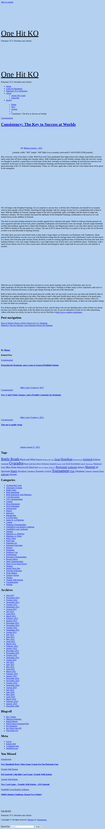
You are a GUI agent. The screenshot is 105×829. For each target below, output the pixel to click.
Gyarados (16, 463)
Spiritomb (5, 471)
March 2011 (11, 671)
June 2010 (10, 692)
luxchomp (75, 463)
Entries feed (11, 744)
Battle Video (11, 490)
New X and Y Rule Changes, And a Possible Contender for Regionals (31, 395)
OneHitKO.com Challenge (17, 529)
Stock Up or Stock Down (16, 564)
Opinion (9, 531)
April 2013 (10, 614)
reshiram (72, 467)
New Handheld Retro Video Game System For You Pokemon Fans (29, 764)
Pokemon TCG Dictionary (17, 91)
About (8, 93)
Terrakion (22, 471)
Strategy (9, 566)
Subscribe (15, 98)
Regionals (61, 467)
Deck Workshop (12, 506)
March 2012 (11, 644)
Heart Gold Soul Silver (32, 464)
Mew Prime (11, 467)
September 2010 (12, 685)
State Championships (14, 561)
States (13, 471)
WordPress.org (12, 748)
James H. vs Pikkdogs (15, 520)
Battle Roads (10, 459)
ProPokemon (11, 554)
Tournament (60, 471)
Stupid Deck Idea (13, 568)
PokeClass (33, 467)
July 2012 (10, 634)
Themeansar (41, 820)
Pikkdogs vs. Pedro (14, 536)
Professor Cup (12, 552)
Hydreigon (45, 464)
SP (97, 467)
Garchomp (5, 464)
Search (9, 100)
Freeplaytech (11, 508)
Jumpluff (53, 464)
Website (9, 584)
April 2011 (10, 669)
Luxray (83, 464)
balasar (23, 447)
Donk (57, 459)
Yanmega (88, 471)
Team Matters (11, 573)
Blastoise (39, 460)
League (9, 522)
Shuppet (90, 467)
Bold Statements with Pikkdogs (19, 495)
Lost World (66, 464)
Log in (9, 741)
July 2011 (10, 662)
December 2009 (12, 706)
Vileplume (80, 471)
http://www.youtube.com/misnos (69, 312)
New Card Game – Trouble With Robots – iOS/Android (25, 784)
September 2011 (12, 658)
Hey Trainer (11, 717)
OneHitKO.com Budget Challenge (20, 527)
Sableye (81, 467)
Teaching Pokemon (14, 571)
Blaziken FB (46, 459)
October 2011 (11, 655)
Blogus (31, 820)
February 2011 (12, 674)
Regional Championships (16, 557)
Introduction (11, 515)
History (9, 511)
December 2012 (12, 623)
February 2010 (12, 701)
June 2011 (10, 664)
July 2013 (10, 611)
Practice (9, 548)
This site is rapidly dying (11, 425)
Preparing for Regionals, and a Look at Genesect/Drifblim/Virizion (30, 365)
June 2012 (10, 637)
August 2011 (11, 660)
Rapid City (52, 467)
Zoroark (13, 474)
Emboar (96, 459)
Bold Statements (12, 492)
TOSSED (47, 471)
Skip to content (7, 2)
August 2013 (11, 609)
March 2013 (11, 616)
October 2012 (11, 628)
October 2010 (11, 683)
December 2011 (12, 651)
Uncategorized (7, 118)
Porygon (41, 467)
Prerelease (10, 550)
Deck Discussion (13, 504)
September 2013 (12, 607)
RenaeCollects (12, 559)
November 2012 (12, 625)
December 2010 (12, 678)
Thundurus (31, 471)
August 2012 (11, 632)
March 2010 (11, 699)
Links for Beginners (14, 89)
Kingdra (59, 464)
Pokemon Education (14, 545)
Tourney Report (12, 575)
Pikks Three (11, 538)
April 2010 (10, 697)
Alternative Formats (14, 488)
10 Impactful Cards (14, 485)
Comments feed (12, 746)
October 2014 (11, 600)
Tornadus (39, 471)
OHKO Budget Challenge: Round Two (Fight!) (21, 794)
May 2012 (10, 639)
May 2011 (10, 667)
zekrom (5, 474)
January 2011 (11, 676)
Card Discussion (12, 497)
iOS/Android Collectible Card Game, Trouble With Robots (26, 774)
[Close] (2, 824)
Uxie (72, 471)
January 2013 (11, 621)
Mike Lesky (25, 388)
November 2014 (12, 598)
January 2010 (11, 704)
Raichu (46, 467)
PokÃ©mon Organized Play (17, 724)
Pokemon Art (11, 543)
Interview (10, 513)
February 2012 (12, 646)
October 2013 (11, 605)
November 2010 (12, 681)
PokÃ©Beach (12, 721)
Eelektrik (88, 459)
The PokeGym (12, 731)
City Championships (14, 499)
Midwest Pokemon (13, 719)
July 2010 (10, 690)
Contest (9, 501)
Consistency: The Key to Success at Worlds (38, 124)
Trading (9, 578)
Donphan (67, 459)
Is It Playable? (12, 518)
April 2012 (10, 641)
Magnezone (89, 464)
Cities (52, 459)
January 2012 (11, 648)
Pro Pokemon (11, 726)
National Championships (16, 525)
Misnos (27, 148)
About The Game (18, 95)
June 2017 (10, 595)
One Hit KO (20, 33)
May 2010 (10, 694)
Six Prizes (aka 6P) (14, 728)
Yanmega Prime (98, 471)
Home (8, 86)
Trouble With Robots (14, 580)
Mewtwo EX (22, 467)
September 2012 (12, 630)
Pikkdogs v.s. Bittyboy (15, 534)
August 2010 (11, 688)
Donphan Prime (77, 459)
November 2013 (12, 602)
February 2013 (12, 618)
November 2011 (12, 653)
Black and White (28, 459)
